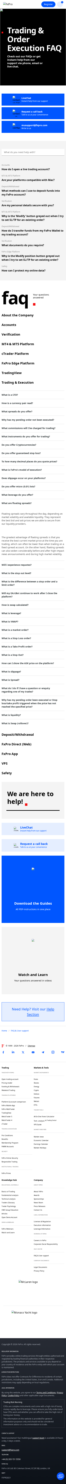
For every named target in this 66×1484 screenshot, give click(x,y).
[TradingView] (62, 1052)
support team (38, 1438)
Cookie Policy (13, 1395)
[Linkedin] (13, 1052)
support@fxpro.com (10, 1450)
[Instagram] (52, 1052)
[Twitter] (23, 1052)
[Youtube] (33, 1052)
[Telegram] (43, 1052)
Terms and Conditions (46, 1392)
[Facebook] (3, 1052)
